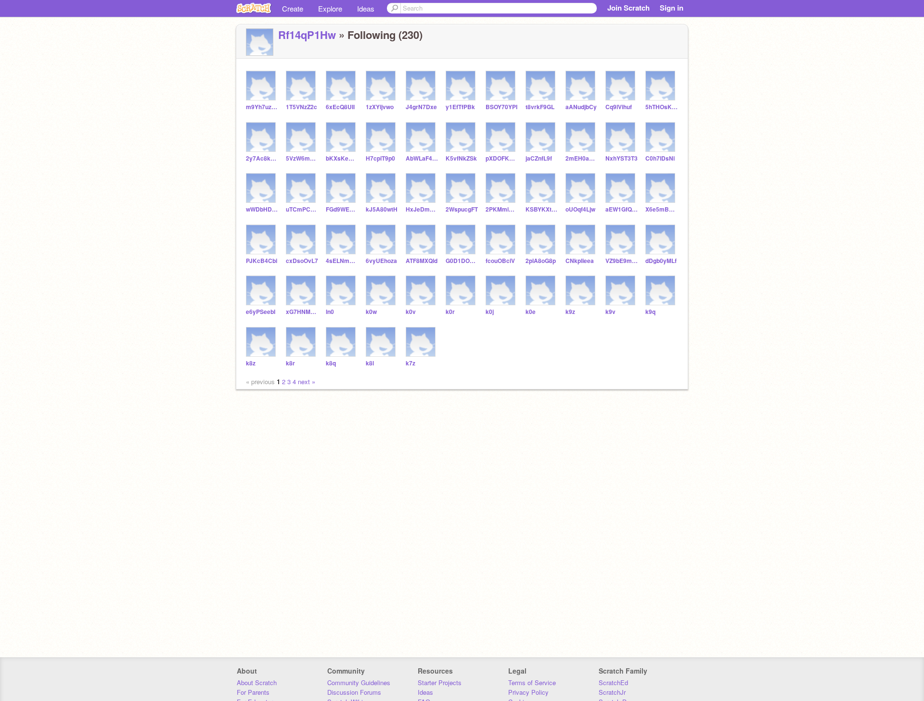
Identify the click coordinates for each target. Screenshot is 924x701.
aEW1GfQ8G (621, 209)
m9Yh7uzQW (262, 107)
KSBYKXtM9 (542, 209)
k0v (411, 312)
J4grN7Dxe (421, 107)
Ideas (365, 8)
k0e (531, 312)
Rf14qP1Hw (307, 34)
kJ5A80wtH (382, 209)
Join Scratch (628, 7)
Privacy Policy (528, 692)
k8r (290, 363)
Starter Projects (440, 682)
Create (292, 8)
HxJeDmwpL (422, 209)
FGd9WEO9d (342, 209)
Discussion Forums (354, 692)
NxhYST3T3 (621, 158)
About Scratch (257, 682)
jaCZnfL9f (539, 158)
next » (306, 381)
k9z (570, 312)
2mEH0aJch (581, 158)
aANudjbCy (581, 107)
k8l (370, 363)
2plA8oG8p (541, 261)
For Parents (253, 692)
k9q (650, 312)
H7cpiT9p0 (380, 158)
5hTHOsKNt (661, 107)
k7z (410, 363)
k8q (331, 363)
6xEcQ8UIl (340, 107)
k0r (450, 312)
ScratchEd (613, 682)
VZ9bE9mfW (621, 261)
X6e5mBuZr (661, 209)
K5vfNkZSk (461, 158)
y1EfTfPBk (460, 107)
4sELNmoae (342, 261)
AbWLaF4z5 (422, 158)
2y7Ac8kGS (262, 158)
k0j (490, 312)
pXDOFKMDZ (502, 158)
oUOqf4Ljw (580, 209)
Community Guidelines (358, 682)
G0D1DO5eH (462, 261)
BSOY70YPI (501, 107)
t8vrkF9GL (540, 107)
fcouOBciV (500, 261)
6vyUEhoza (381, 261)
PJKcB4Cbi (261, 261)
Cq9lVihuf (618, 107)
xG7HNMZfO (302, 312)
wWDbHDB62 (262, 209)
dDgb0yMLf (661, 261)
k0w (371, 312)
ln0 (330, 312)
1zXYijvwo (380, 107)
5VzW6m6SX (302, 158)
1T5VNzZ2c (301, 107)
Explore (330, 8)
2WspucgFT (462, 209)
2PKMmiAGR (502, 209)
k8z (251, 363)
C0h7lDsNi (660, 158)
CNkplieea (579, 261)
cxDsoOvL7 (302, 261)
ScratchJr (612, 692)
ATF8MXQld (421, 261)
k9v (610, 312)
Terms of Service (532, 682)
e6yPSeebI (260, 312)
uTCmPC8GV (302, 209)
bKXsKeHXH (342, 158)
